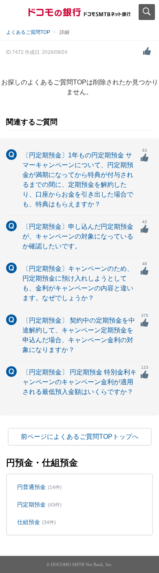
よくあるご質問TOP (28, 32)
